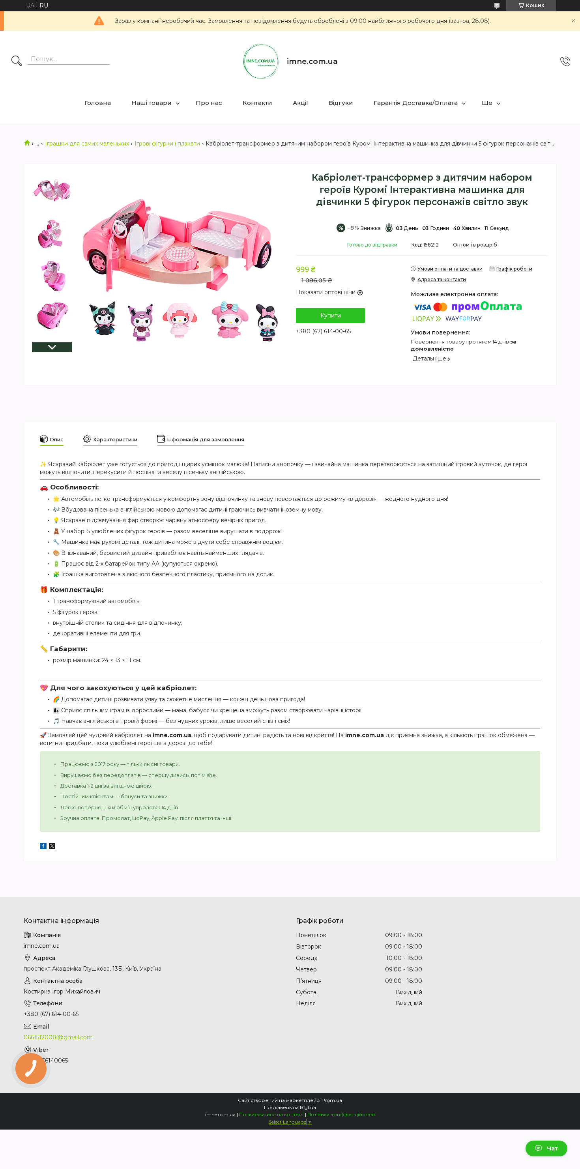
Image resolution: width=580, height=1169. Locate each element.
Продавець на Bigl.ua (290, 1107)
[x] (52, 847)
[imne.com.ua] (261, 61)
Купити (330, 315)
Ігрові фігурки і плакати (167, 143)
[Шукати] (16, 61)
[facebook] (43, 847)
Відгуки (341, 102)
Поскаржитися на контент (271, 1114)
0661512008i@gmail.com (58, 1037)
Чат (552, 1148)
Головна (97, 102)
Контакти (257, 102)
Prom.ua (332, 1100)
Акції (300, 102)
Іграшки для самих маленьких (87, 143)
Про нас (209, 102)
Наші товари (151, 102)
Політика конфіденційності (341, 1114)
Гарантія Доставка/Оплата (416, 102)
